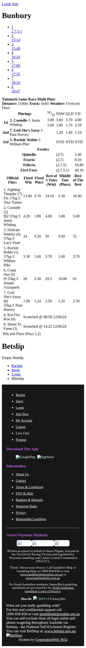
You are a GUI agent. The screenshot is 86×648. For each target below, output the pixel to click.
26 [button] (25, 279)
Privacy (21, 513)
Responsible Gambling (31, 519)
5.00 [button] (76, 216)
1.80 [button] (37, 216)
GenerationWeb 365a (51, 640)
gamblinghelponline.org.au (59, 614)
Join (15, 4)
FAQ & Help (24, 493)
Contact (21, 481)
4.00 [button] (48, 216)
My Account (24, 420)
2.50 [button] (48, 301)
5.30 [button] (61, 196)
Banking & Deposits (29, 500)
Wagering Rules (26, 506)
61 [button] (75, 279)
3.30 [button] (26, 256)
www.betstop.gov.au (59, 631)
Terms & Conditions (29, 487)
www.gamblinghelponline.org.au (41, 574)
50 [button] (47, 236)
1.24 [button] (37, 301)
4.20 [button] (26, 216)
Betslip (13, 346)
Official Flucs (12, 180)
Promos (21, 439)
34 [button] (25, 236)
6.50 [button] (37, 236)
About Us (22, 474)
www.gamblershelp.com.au (43, 578)
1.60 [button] (37, 256)
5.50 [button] (37, 279)
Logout (21, 427)
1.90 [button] (26, 301)
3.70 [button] (37, 196)
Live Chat (22, 433)
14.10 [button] (49, 196)
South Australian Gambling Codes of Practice (49, 589)
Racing (16, 366)
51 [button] (75, 236)
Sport (15, 370)
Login (6, 4)
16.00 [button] (77, 196)
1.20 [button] (61, 301)
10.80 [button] (62, 279)
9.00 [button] (61, 236)
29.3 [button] (48, 279)
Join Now (22, 414)
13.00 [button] (27, 196)
